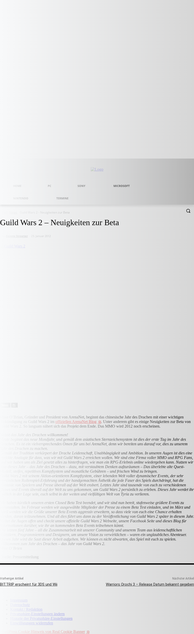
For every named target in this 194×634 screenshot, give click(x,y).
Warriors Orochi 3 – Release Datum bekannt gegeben (150, 584)
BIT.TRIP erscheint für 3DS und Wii (28, 584)
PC (14, 405)
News (5, 405)
